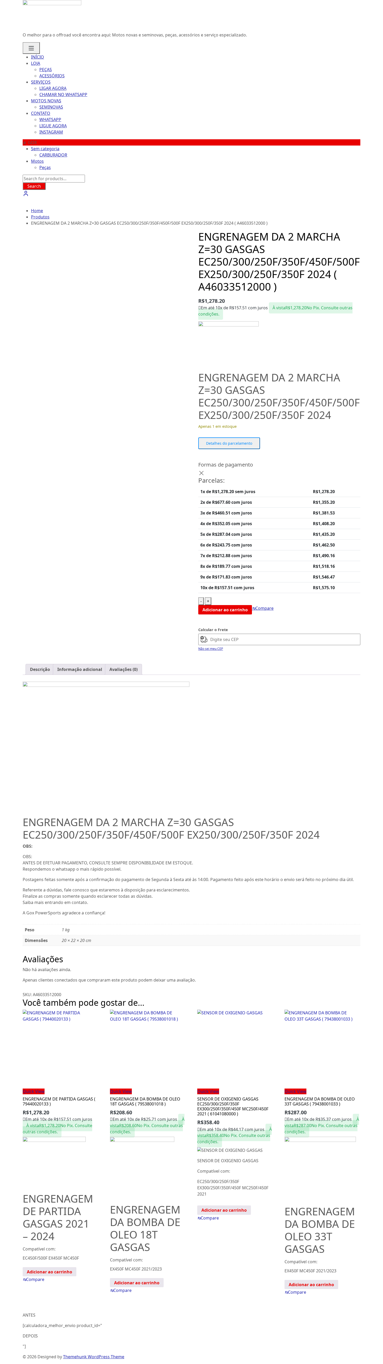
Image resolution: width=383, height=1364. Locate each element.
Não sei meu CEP (210, 648)
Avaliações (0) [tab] (123, 669)
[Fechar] (201, 473)
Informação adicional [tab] (79, 669)
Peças (45, 167)
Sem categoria (45, 149)
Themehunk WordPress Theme (93, 1357)
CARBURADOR (53, 155)
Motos (37, 161)
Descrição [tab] (40, 669)
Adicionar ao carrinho (225, 610)
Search (34, 186)
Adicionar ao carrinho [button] (49, 1272)
